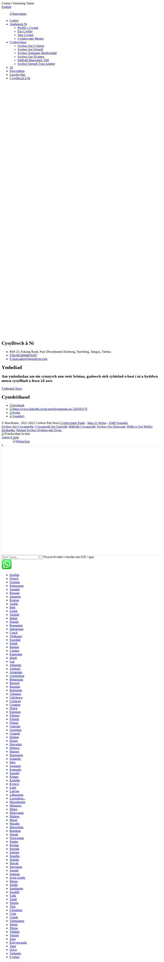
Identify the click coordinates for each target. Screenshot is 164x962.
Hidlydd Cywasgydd (82, 426)
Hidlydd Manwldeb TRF (33, 60)
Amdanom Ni (18, 24)
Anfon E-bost (10, 437)
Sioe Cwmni (25, 35)
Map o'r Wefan (96, 423)
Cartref (14, 20)
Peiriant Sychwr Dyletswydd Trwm (38, 430)
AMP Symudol (118, 423)
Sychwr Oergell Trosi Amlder (36, 63)
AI (11, 67)
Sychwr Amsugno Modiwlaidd (37, 53)
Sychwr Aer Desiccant (111, 426)
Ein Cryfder (25, 31)
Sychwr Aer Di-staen (31, 56)
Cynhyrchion (18, 42)
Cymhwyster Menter (31, 38)
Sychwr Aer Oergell (30, 49)
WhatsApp (23, 441)
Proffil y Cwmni (28, 27)
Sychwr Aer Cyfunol (31, 45)
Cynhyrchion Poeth (72, 423)
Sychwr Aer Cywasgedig (17, 426)
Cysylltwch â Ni (20, 78)
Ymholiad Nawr (12, 388)
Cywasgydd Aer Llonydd (51, 426)
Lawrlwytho (17, 74)
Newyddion (17, 71)
